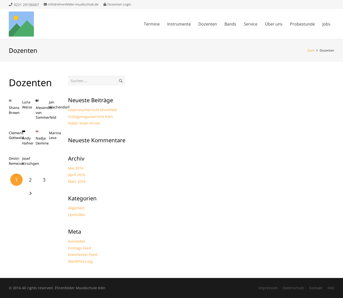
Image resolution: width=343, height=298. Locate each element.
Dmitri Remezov (16, 161)
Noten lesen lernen (84, 123)
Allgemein (76, 208)
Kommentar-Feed (82, 254)
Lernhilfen (76, 214)
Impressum (268, 287)
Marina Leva (55, 135)
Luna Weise (27, 104)
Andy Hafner (28, 140)
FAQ (330, 287)
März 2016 (77, 181)
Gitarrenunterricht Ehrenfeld (92, 109)
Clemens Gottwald (16, 135)
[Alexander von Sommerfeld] (37, 101)
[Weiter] (30, 193)
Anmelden (76, 241)
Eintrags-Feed (79, 248)
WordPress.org (80, 261)
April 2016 (76, 174)
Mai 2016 (75, 168)
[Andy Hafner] (23, 131)
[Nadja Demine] (37, 131)
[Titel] (21, 24)
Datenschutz (293, 287)
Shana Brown (14, 110)
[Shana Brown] (10, 101)
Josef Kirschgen (30, 161)
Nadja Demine (42, 140)
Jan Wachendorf (59, 104)
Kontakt (315, 287)
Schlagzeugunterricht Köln (90, 116)
